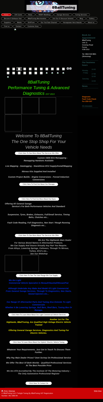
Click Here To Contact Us (38, 383)
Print (5, 391)
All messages (87, 106)
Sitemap (12, 391)
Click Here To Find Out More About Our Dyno (39, 199)
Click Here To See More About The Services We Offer (38, 153)
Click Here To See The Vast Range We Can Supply (39, 275)
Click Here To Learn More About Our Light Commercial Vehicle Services (39, 315)
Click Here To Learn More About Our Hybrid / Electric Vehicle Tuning (38, 342)
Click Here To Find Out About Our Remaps (39, 184)
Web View (97, 391)
